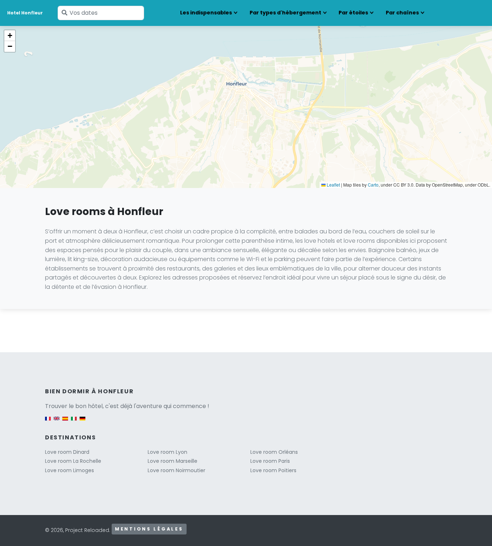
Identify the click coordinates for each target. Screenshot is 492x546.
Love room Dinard (67, 452)
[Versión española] (65, 422)
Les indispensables (206, 12)
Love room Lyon (167, 452)
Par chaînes (402, 12)
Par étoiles (353, 12)
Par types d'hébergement (285, 12)
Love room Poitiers (273, 470)
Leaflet (333, 185)
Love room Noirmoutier (176, 470)
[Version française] (48, 422)
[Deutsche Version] (82, 422)
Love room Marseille (172, 461)
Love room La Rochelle (73, 461)
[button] (9, 35)
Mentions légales (149, 529)
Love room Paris (270, 461)
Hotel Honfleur (25, 13)
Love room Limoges (69, 470)
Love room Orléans (274, 452)
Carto (373, 185)
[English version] (56, 422)
